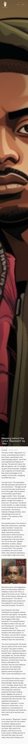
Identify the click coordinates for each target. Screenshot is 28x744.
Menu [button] (23, 4)
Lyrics (3, 434)
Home (2, 447)
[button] (18, 4)
